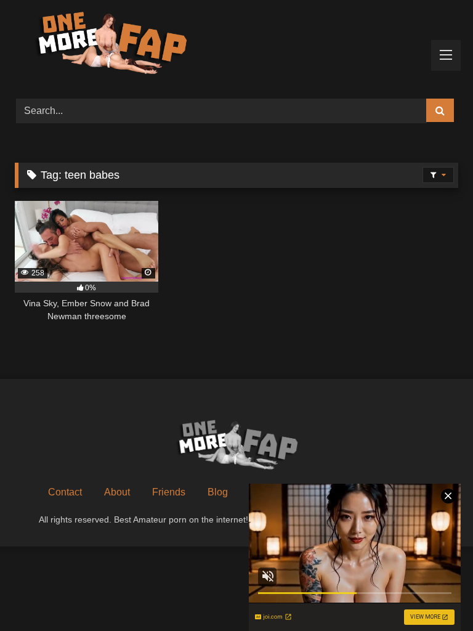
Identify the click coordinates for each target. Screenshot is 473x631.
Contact (65, 492)
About (117, 492)
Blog (218, 492)
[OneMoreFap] (236, 45)
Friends (168, 492)
